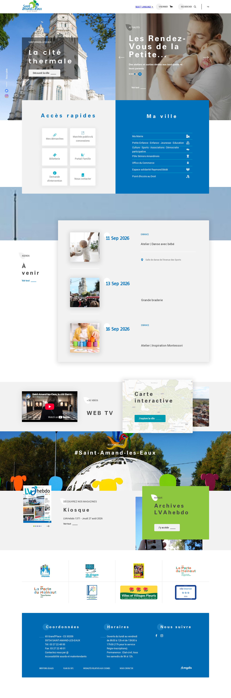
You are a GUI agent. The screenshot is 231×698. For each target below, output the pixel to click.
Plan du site (68, 668)
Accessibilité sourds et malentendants (65, 656)
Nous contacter (126, 668)
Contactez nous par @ (56, 652)
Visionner (163, 6)
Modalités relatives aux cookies (96, 668)
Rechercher (186, 6)
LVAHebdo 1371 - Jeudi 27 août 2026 (83, 518)
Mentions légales (46, 668)
